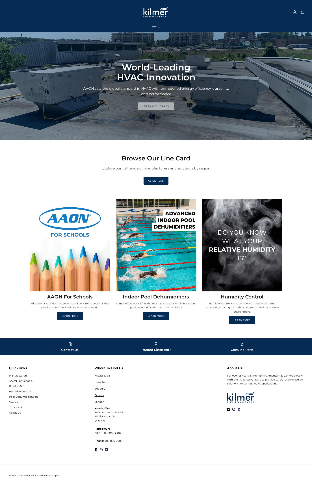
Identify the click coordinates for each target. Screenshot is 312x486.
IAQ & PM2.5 (16, 386)
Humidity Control (20, 391)
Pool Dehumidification (23, 396)
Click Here (156, 180)
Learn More (70, 316)
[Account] (294, 12)
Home (156, 26)
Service (13, 402)
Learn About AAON (156, 106)
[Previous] (7, 86)
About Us (15, 412)
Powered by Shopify (49, 475)
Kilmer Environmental (27, 475)
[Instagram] (101, 449)
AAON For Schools (20, 380)
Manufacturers (18, 375)
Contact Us (16, 407)
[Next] (305, 86)
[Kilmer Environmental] (156, 12)
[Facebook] (96, 449)
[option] (156, 86)
